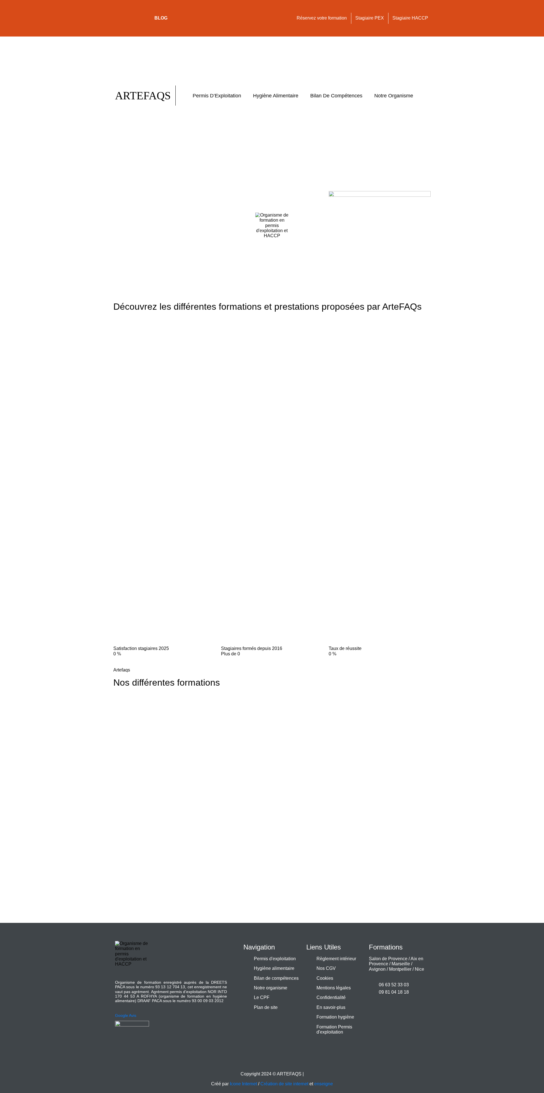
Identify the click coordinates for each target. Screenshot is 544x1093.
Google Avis (125, 1015)
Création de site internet (284, 1083)
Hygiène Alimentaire (275, 96)
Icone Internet (243, 1083)
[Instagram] (120, 25)
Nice (419, 969)
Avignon (377, 969)
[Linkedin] (137, 10)
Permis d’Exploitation (217, 96)
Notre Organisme (393, 96)
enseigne (323, 1083)
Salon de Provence (388, 958)
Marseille (401, 963)
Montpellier (400, 969)
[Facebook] (120, 10)
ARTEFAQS (143, 95)
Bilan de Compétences (336, 96)
